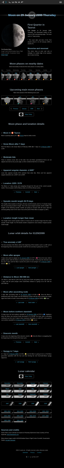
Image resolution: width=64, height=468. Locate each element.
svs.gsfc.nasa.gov (10, 440)
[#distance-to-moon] (2, 277)
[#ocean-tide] (2, 157)
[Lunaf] (13, 2)
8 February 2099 (33, 298)
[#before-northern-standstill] (2, 312)
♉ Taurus (21, 135)
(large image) (4, 54)
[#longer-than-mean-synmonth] (2, 218)
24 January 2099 (24, 258)
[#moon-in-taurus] (2, 133)
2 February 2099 (20, 320)
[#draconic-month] (2, 333)
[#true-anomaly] (2, 242)
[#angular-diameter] (2, 170)
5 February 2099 (45, 146)
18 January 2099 (31, 314)
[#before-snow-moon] (2, 144)
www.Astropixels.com (13, 434)
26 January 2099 (26, 294)
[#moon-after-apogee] (2, 255)
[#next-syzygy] (2, 351)
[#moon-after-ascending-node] (2, 292)
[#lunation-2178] (2, 183)
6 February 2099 (45, 261)
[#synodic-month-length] (2, 201)
